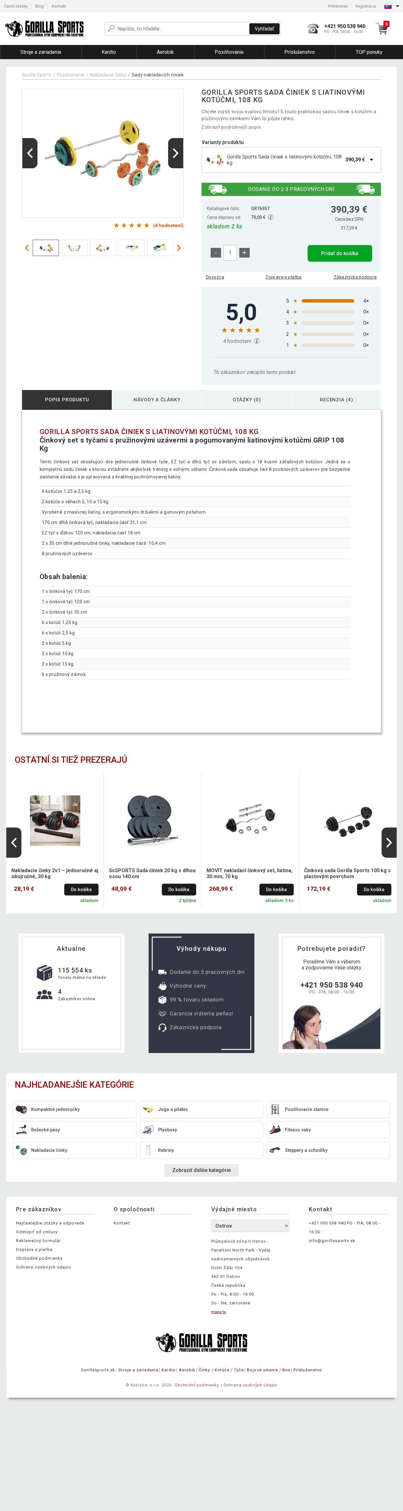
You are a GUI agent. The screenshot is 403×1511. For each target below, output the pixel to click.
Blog (39, 6)
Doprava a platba (284, 277)
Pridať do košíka (339, 253)
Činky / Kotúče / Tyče (221, 1370)
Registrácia (365, 6)
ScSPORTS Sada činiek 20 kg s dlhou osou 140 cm (152, 873)
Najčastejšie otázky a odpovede (50, 1223)
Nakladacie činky (108, 74)
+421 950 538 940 (331, 985)
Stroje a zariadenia (138, 1370)
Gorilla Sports (37, 74)
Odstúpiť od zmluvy (37, 1231)
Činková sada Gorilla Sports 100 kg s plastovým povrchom (347, 873)
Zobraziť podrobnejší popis (231, 127)
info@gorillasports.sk (332, 1240)
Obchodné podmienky (39, 1258)
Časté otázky (15, 6)
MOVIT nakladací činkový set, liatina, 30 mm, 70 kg (249, 873)
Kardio (168, 1370)
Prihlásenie (338, 6)
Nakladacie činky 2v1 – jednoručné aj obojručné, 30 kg (54, 873)
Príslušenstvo (307, 1370)
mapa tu (218, 1311)
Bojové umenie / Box (268, 1370)
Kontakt (59, 6)
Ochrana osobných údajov (43, 1267)
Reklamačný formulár (38, 1240)
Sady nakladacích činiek (158, 74)
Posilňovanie (71, 74)
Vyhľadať (264, 29)
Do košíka (81, 889)
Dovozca (215, 277)
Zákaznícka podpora (355, 277)
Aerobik (187, 1370)
